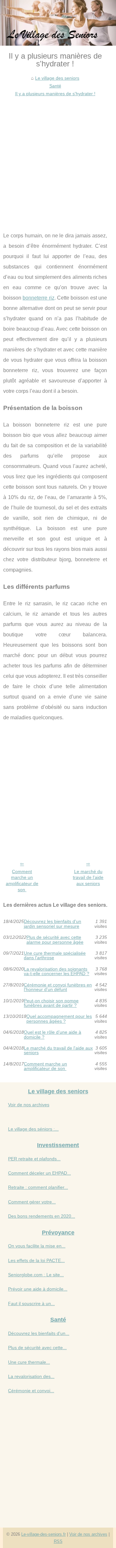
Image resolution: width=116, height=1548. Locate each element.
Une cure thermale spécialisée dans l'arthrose (55, 955)
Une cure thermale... (29, 1362)
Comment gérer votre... (32, 1201)
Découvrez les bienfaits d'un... (38, 1333)
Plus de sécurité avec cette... (37, 1347)
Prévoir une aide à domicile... (37, 1289)
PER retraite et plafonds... (34, 1158)
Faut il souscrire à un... (31, 1303)
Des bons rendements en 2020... (41, 1216)
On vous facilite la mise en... (36, 1245)
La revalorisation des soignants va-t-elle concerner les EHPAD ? (56, 971)
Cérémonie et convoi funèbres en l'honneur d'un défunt (58, 987)
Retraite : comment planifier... (38, 1187)
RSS (58, 1541)
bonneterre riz (38, 298)
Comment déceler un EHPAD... (39, 1173)
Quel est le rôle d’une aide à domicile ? (52, 1034)
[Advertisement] (58, 159)
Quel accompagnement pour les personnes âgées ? (59, 1018)
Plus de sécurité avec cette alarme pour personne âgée (54, 939)
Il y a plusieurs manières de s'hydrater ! (55, 93)
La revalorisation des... (31, 1376)
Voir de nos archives (28, 1104)
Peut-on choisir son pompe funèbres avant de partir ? (51, 1003)
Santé (55, 85)
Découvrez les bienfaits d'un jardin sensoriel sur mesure (52, 923)
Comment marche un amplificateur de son (22, 880)
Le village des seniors (57, 78)
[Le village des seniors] (58, 23)
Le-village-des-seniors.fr (43, 1534)
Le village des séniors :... (33, 1129)
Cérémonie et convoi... (31, 1390)
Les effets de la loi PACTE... (36, 1260)
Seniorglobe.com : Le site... (36, 1274)
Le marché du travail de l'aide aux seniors (88, 877)
